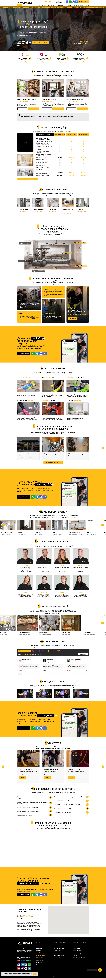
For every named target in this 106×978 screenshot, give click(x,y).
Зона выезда (38, 958)
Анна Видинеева (74, 659)
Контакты (38, 965)
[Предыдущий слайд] (3, 525)
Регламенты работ (39, 957)
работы (75, 5)
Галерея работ (39, 952)
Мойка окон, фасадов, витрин (79, 957)
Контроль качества (39, 960)
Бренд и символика (40, 964)
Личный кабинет (39, 962)
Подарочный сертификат (41, 955)
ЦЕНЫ (69, 5)
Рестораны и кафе (76, 946)
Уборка (55, 945)
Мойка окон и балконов (59, 955)
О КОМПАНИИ (61, 5)
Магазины (75, 955)
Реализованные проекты (41, 946)
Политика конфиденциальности (23, 948)
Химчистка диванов (58, 946)
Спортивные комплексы (77, 952)
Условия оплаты (39, 948)
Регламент (23, 119)
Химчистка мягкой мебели (59, 948)
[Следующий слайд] (103, 448)
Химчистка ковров (57, 950)
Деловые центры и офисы (78, 945)
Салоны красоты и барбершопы (79, 953)
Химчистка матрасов (58, 952)
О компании (38, 945)
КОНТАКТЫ (86, 5)
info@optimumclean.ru (81, 43)
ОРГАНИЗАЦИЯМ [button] (52, 5)
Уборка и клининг (25, 769)
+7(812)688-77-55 (60, 2)
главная (38, 942)
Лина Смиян (25, 659)
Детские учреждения (77, 950)
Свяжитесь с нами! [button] (92, 970)
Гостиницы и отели (76, 948)
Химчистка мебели (51, 769)
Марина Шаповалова (50, 659)
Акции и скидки (39, 953)
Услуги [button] (43, 5)
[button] (83, 1)
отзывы (80, 5)
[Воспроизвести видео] (25, 693)
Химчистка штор (74, 769)
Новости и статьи (39, 950)
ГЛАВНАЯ (37, 5)
